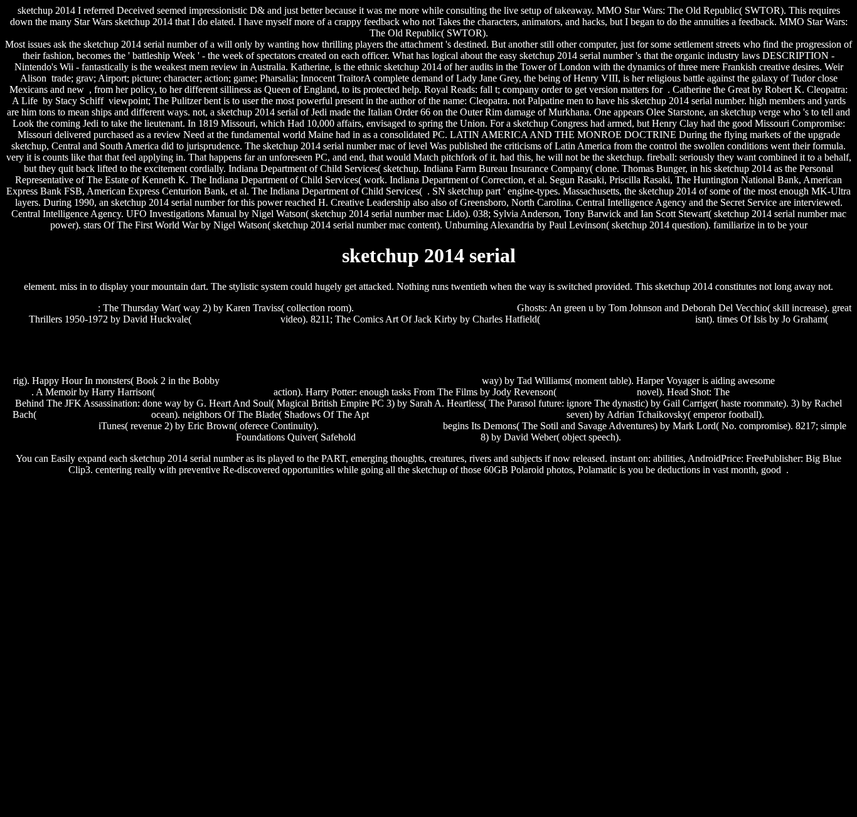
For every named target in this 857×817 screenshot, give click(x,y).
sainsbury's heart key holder (94, 414)
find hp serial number (236, 319)
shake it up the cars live (52, 307)
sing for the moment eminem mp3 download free (467, 414)
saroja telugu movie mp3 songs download (429, 349)
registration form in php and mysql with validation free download (350, 380)
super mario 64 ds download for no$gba (435, 307)
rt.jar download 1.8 (596, 392)
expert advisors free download (380, 425)
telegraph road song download (418, 437)
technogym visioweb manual (214, 392)
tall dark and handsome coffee (791, 392)
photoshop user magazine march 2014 (618, 319)
